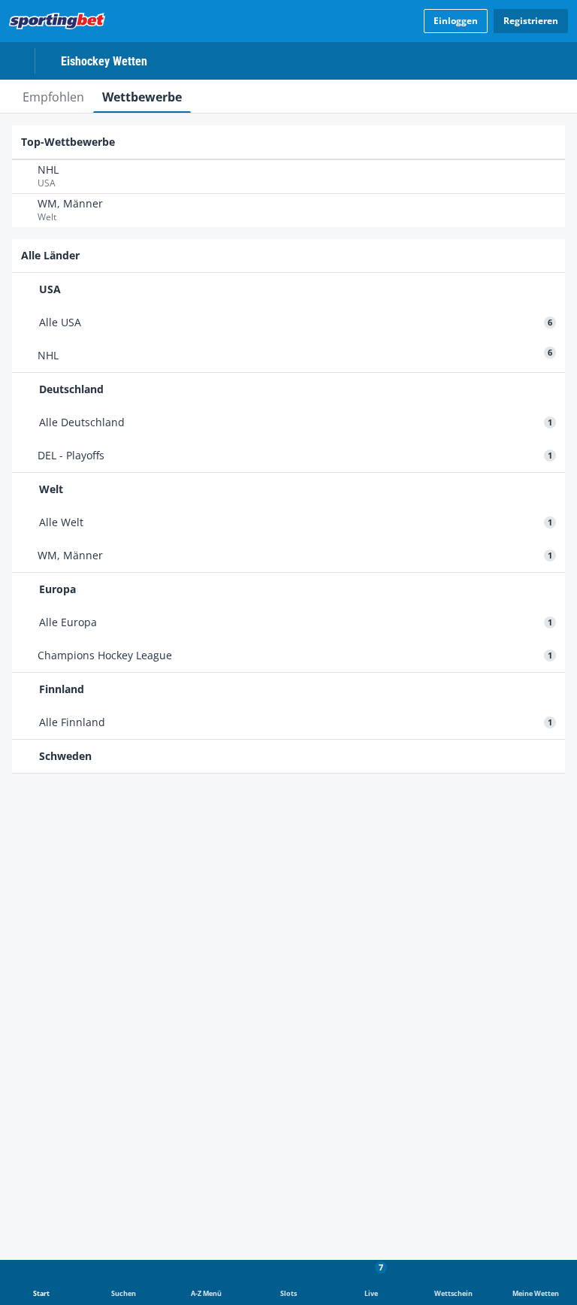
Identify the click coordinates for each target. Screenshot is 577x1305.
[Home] (60, 21)
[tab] (53, 96)
